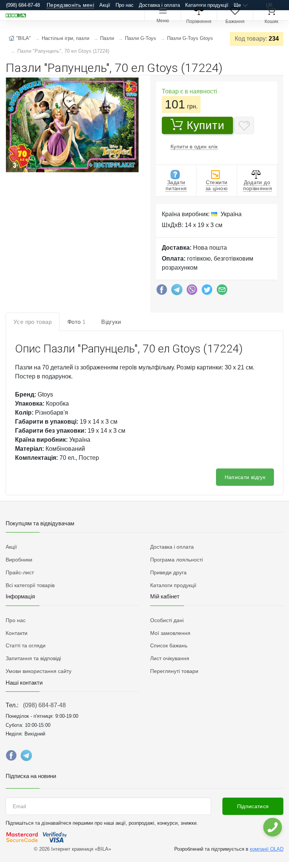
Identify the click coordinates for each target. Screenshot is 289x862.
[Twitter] (207, 291)
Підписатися (253, 806)
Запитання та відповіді (33, 658)
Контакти (16, 633)
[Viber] (192, 291)
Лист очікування (169, 658)
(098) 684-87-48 (44, 705)
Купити (205, 125)
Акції (104, 5)
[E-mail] (222, 291)
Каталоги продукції (206, 5)
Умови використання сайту (38, 671)
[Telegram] (177, 291)
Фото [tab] (76, 322)
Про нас (125, 5)
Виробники (19, 560)
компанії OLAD (266, 849)
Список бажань (168, 645)
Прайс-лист (20, 572)
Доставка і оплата (159, 5)
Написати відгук (245, 477)
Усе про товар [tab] (33, 322)
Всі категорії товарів (30, 585)
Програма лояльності (176, 560)
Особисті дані (167, 620)
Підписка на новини (31, 776)
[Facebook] (161, 291)
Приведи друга (168, 572)
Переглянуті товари (174, 671)
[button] (71, 125)
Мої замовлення (170, 633)
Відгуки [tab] (111, 322)
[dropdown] (272, 827)
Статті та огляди (26, 645)
